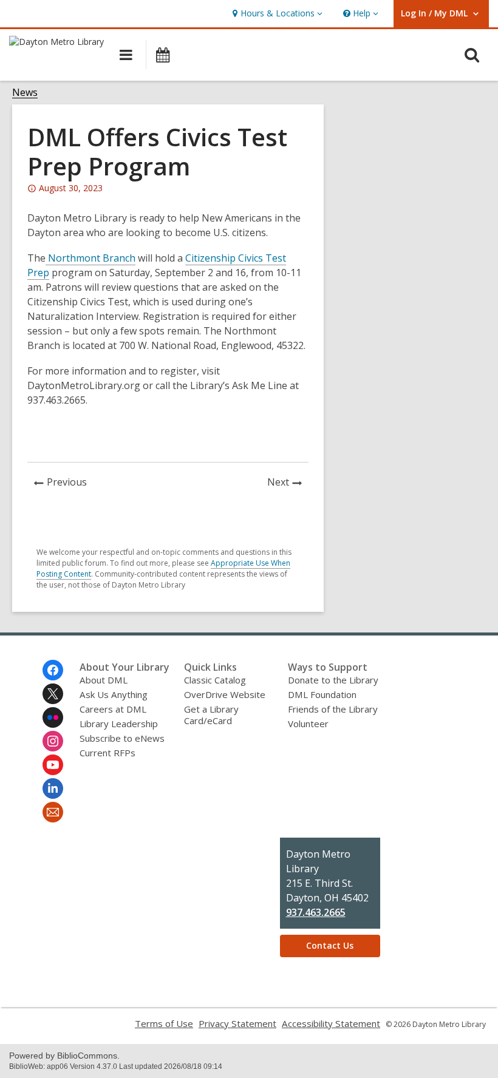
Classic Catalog (215, 680)
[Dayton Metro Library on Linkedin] (53, 788)
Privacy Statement (237, 1023)
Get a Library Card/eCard (211, 715)
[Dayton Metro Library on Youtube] (53, 764)
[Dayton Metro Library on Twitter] (53, 693)
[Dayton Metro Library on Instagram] (53, 741)
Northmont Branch (90, 258)
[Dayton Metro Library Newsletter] (53, 812)
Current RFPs (107, 753)
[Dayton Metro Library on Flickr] (53, 717)
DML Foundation (322, 694)
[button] (276, 13)
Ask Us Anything (114, 694)
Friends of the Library (333, 709)
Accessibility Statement (331, 1023)
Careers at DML (113, 709)
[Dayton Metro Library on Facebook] (53, 670)
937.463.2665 (316, 912)
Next (288, 483)
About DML (104, 680)
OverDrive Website (224, 694)
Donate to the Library (333, 680)
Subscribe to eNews (122, 738)
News (25, 92)
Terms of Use (164, 1023)
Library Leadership (119, 723)
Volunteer (308, 723)
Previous (70, 483)
